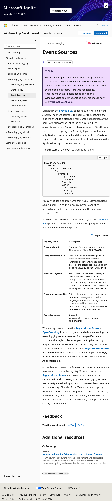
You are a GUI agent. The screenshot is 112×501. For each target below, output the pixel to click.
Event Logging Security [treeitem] (19, 137)
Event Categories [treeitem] (18, 100)
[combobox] (20, 46)
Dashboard (101, 33)
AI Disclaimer (8, 494)
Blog (42, 494)
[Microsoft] (5, 25)
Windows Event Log (60, 101)
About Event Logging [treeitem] (18, 63)
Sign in (105, 25)
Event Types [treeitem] (14, 68)
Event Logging (57, 43)
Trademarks (24, 499)
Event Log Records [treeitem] (19, 116)
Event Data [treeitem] (15, 121)
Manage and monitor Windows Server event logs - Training (72, 454)
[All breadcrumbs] (45, 43)
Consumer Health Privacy (88, 494)
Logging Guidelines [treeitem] (17, 73)
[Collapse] (36, 40)
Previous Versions (27, 494)
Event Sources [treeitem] (17, 95)
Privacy (67, 494)
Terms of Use (8, 499)
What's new (85, 33)
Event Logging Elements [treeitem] (22, 84)
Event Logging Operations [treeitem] (21, 126)
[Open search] (97, 25)
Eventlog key (66, 110)
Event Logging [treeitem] (13, 52)
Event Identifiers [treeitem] (18, 105)
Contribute (55, 494)
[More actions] (107, 43)
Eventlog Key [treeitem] (16, 89)
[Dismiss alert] (106, 5)
